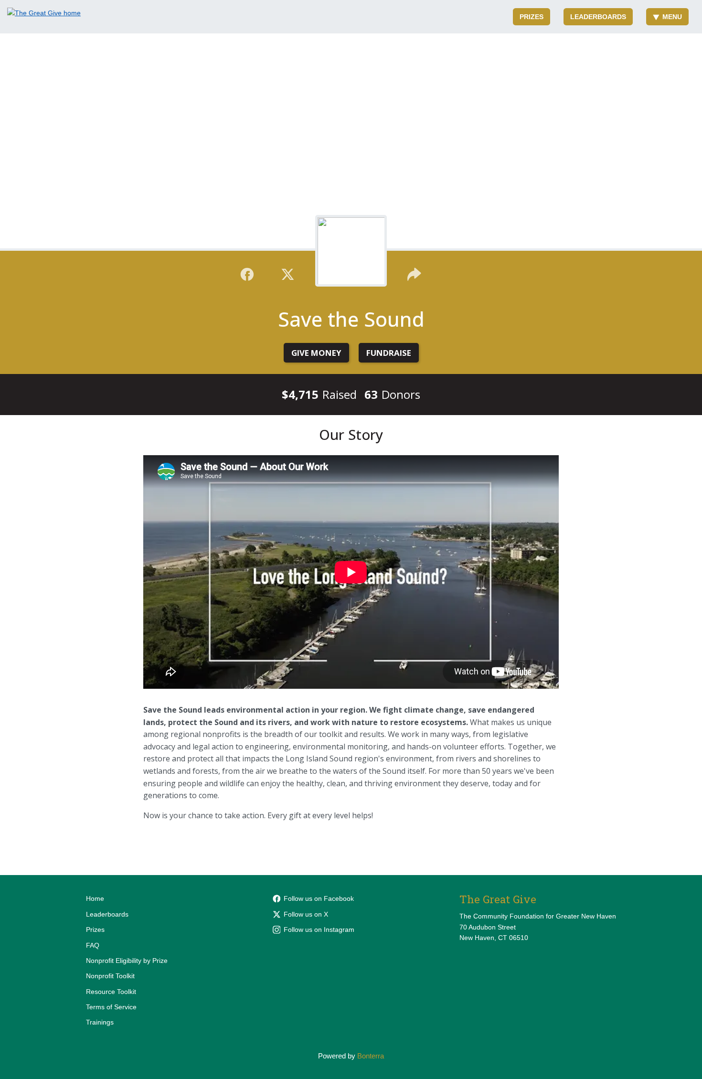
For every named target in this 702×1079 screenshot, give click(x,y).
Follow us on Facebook (319, 898)
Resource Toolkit (111, 991)
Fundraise (388, 352)
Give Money (316, 352)
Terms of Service (111, 1007)
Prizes (531, 17)
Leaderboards (598, 17)
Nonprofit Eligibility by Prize (127, 960)
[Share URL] (414, 273)
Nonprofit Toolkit (110, 976)
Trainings (100, 1022)
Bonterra (370, 1056)
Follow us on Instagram (319, 929)
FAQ (92, 945)
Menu (672, 17)
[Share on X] (287, 273)
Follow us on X (306, 914)
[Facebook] (247, 273)
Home (95, 898)
